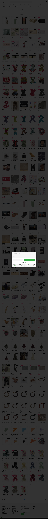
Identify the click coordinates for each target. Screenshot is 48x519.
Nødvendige (14, 264)
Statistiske (33, 264)
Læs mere (14, 256)
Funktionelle (27, 264)
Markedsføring (21, 264)
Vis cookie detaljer (24, 262)
